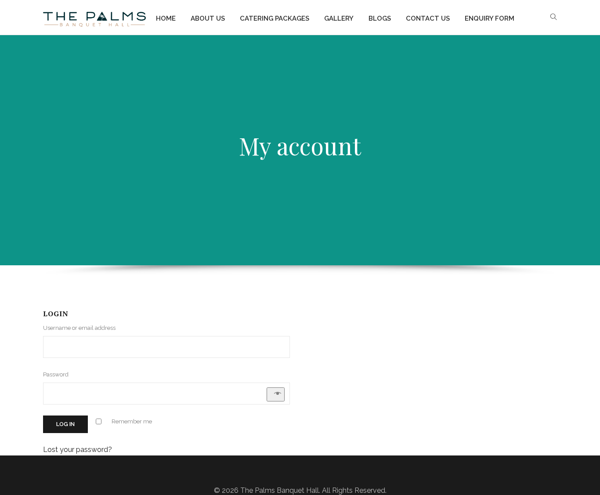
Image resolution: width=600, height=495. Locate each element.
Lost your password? (77, 449)
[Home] (94, 17)
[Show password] (276, 394)
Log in (65, 424)
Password (57, 374)
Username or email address (81, 328)
